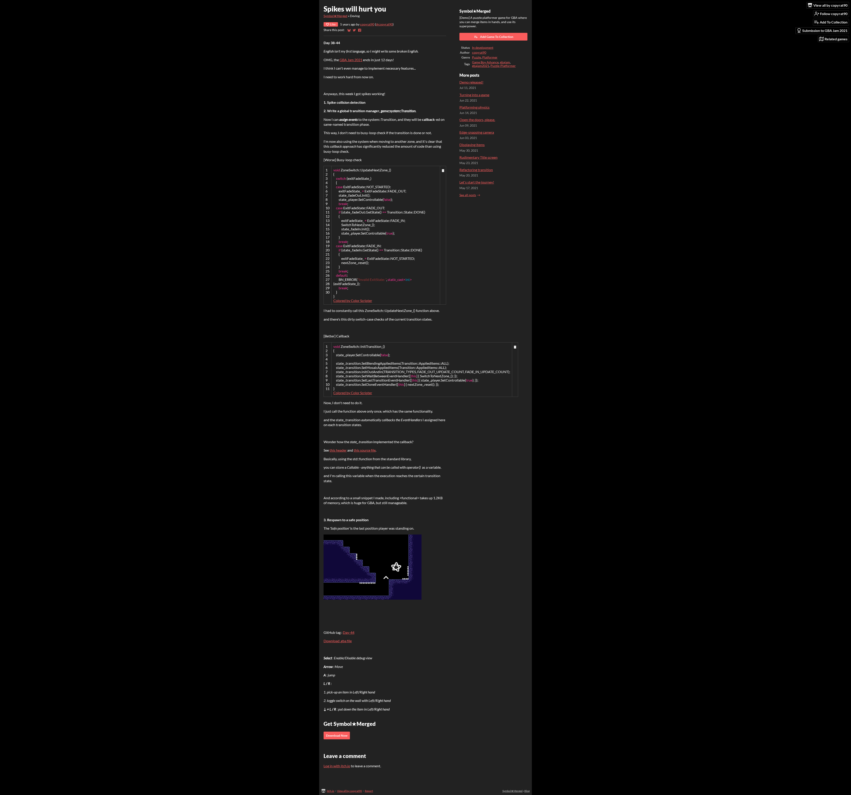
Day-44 (348, 632)
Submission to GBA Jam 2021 (824, 30)
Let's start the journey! (476, 182)
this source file (365, 450)
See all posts (467, 195)
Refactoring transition (476, 170)
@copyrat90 (384, 24)
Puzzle (476, 57)
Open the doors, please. (477, 119)
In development (482, 47)
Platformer (490, 57)
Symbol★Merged (335, 16)
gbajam (505, 62)
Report (369, 791)
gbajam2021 (480, 66)
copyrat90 (367, 24)
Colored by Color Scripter (352, 300)
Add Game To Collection (496, 37)
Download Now (336, 735)
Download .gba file (338, 641)
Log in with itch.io (337, 766)
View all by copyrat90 (349, 791)
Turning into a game (474, 95)
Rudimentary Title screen (478, 157)
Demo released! (471, 82)
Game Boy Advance (485, 62)
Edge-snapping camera (476, 132)
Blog (527, 791)
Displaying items (472, 145)
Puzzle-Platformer (503, 66)
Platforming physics (474, 107)
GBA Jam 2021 (351, 60)
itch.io (330, 791)
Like (333, 24)
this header (338, 450)
